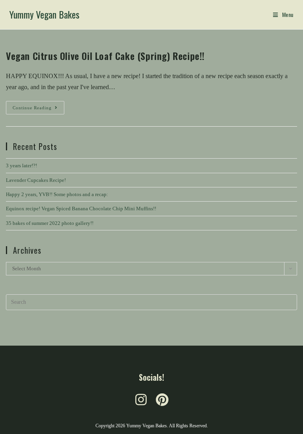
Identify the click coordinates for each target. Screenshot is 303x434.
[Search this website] (151, 302)
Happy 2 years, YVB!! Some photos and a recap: (57, 194)
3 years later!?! (21, 165)
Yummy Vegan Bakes (44, 14)
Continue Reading (38, 105)
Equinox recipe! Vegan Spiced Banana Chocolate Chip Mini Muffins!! (81, 208)
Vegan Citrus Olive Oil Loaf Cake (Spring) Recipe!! (105, 56)
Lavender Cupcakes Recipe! (36, 180)
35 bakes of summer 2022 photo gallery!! (50, 223)
